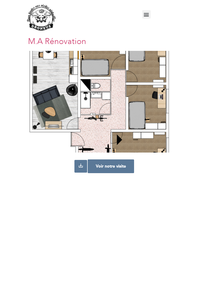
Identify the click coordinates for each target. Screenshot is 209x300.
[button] (146, 14)
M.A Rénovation (57, 42)
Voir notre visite (111, 166)
